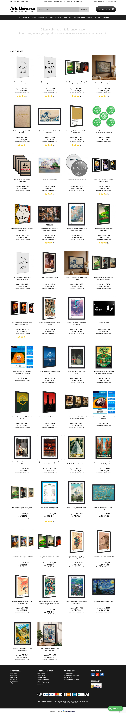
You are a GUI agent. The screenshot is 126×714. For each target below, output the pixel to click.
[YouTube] (97, 674)
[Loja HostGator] (69, 711)
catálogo (106, 17)
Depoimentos (78, 2)
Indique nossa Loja (15, 683)
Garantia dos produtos (43, 679)
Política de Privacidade (43, 683)
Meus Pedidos (58, 2)
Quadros (26, 17)
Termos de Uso (41, 675)
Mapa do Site (13, 677)
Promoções (40, 685)
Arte (18, 17)
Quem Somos (48, 2)
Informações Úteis (45, 671)
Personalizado (79, 17)
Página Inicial (13, 674)
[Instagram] (93, 674)
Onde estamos (14, 681)
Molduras (67, 17)
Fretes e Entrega (41, 677)
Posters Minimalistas (39, 17)
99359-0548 (99, 2)
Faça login (24, 2)
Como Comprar (41, 674)
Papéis (89, 17)
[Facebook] (102, 674)
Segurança (40, 681)
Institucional (15, 671)
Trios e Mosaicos (55, 17)
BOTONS (97, 17)
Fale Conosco (68, 2)
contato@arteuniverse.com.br (71, 679)
